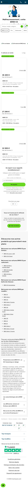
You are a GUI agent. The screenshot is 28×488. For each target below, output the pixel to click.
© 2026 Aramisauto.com (14, 479)
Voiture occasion (13, 419)
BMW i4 (6, 321)
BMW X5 (6, 318)
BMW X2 (6, 299)
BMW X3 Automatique (9, 285)
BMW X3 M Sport (8, 256)
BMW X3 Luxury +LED (9, 253)
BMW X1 (6, 294)
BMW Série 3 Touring (9, 302)
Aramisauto (4, 419)
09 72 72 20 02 (7, 425)
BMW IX (6, 323)
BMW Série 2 (7, 326)
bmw (20, 419)
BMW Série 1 (7, 297)
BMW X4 (6, 307)
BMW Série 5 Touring (9, 331)
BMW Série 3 (7, 305)
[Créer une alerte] (3, 485)
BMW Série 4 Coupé (9, 328)
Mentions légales (14, 462)
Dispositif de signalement (14, 473)
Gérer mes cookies (13, 467)
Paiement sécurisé (14, 470)
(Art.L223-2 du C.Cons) (16, 192)
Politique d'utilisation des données (14, 465)
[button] (7, 30)
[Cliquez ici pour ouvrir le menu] (25, 2)
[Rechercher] (22, 26)
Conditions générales (14, 459)
